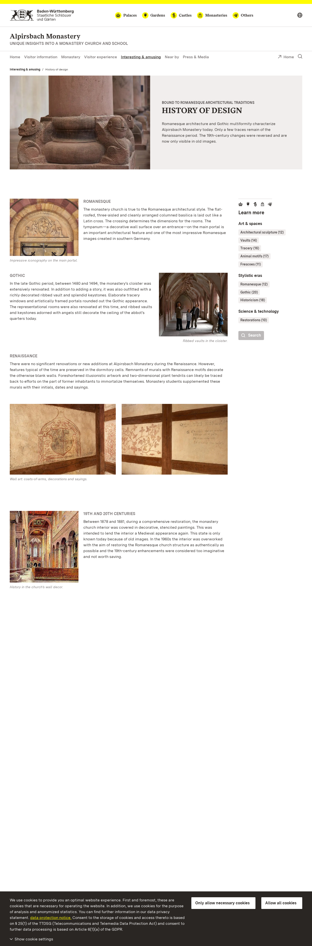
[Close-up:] (63, 440)
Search (254, 335)
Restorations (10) (253, 320)
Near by (172, 57)
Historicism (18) (252, 300)
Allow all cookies (280, 903)
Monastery (70, 57)
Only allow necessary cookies (222, 903)
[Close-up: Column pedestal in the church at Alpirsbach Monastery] (80, 122)
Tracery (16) (249, 248)
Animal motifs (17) (254, 256)
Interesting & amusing (141, 57)
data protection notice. (50, 917)
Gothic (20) (249, 292)
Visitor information (40, 57)
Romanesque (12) (254, 284)
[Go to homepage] (42, 15)
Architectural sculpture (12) (262, 232)
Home (15, 57)
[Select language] (299, 15)
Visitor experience (100, 57)
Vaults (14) (248, 240)
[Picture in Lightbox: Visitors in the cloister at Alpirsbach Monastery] (193, 304)
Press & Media (196, 57)
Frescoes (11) (250, 264)
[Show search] (300, 56)
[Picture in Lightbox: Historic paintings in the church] (44, 547)
